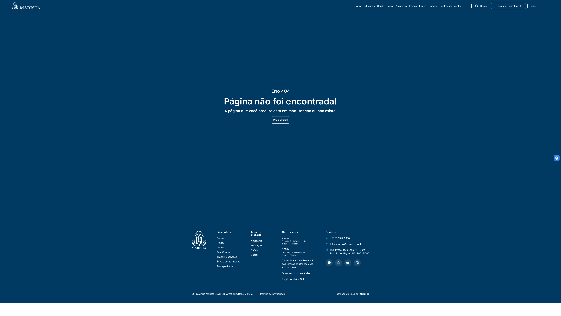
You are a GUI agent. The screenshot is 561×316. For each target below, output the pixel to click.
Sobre (358, 6)
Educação (369, 6)
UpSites (364, 293)
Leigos (422, 6)
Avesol (285, 238)
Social (390, 6)
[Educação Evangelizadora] (329, 262)
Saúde (380, 6)
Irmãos (413, 6)
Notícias (432, 6)
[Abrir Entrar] (538, 6)
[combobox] (481, 6)
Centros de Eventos (451, 6)
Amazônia (401, 6)
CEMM (285, 249)
